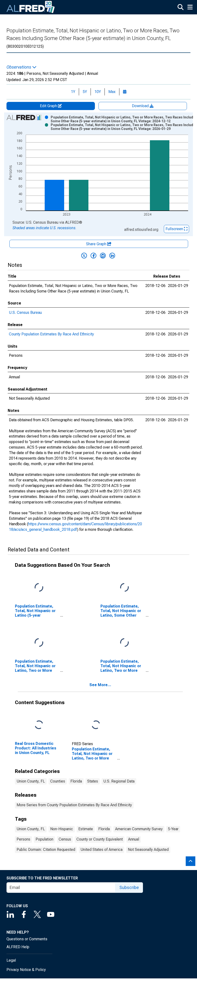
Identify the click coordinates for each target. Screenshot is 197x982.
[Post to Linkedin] (112, 255)
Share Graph (96, 244)
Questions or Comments (26, 939)
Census (65, 839)
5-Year (173, 829)
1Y (73, 91)
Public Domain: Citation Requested (46, 849)
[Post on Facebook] (93, 255)
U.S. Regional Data (119, 781)
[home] (30, 7)
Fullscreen (175, 229)
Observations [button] (19, 67)
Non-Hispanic (61, 829)
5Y (85, 91)
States (92, 781)
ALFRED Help (17, 947)
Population (44, 839)
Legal (11, 960)
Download (141, 106)
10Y (97, 91)
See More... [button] (100, 685)
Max (112, 91)
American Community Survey (139, 829)
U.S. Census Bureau (25, 312)
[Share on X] (84, 255)
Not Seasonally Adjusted (148, 849)
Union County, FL (31, 781)
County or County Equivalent (99, 839)
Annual (133, 839)
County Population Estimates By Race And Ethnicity (51, 334)
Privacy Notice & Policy (26, 969)
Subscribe (129, 887)
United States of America (101, 849)
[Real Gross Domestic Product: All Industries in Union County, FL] (39, 725)
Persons (23, 839)
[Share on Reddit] (103, 255)
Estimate (85, 829)
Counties (57, 781)
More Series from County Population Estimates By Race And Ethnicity (74, 805)
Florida (76, 781)
